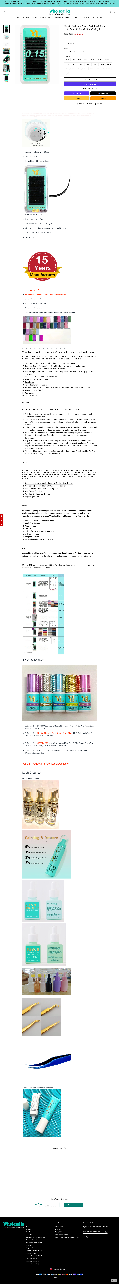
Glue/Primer (68, 17)
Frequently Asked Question (61, 1234)
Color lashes (29, 382)
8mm (73, 59)
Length (67, 56)
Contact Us (95, 17)
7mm (67, 59)
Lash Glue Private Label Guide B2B (34, 1256)
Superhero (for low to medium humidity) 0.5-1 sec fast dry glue (49, 483)
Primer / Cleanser (31, 526)
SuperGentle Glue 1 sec (34, 491)
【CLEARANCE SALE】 (46, 17)
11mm (93, 59)
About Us (28, 1232)
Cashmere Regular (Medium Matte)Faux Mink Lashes (45, 366)
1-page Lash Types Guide (32, 1248)
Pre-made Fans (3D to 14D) (35, 387)
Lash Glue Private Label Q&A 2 (33, 1261)
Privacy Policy (58, 1229)
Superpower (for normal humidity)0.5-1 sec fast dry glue (46, 486)
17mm (88, 64)
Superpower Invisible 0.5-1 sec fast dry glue (41, 488)
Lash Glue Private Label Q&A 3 (33, 1264)
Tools (75, 17)
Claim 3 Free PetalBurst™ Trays (34, 1250)
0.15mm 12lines (70, 43)
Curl (66, 48)
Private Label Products (31, 1240)
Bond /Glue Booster (32, 523)
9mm (79, 59)
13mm (107, 59)
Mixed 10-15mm (95, 69)
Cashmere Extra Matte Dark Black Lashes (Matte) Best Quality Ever (50, 363)
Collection (28, 1229)
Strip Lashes (86, 17)
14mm (67, 64)
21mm (67, 73)
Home (17, 17)
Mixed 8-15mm (70, 69)
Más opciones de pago (90, 88)
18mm (95, 64)
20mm (109, 64)
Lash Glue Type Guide (31, 1253)
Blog (101, 17)
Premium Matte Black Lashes (36, 369)
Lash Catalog (25, 17)
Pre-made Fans (58, 17)
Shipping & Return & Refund (61, 1232)
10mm (86, 59)
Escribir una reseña (73, 1205)
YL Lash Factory (30, 1245)
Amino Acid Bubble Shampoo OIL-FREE (39, 520)
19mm (102, 64)
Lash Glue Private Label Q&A (33, 1258)
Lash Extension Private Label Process (35, 1237)
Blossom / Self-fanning (33, 379)
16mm (81, 64)
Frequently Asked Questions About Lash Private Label (67, 1238)
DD (79, 51)
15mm (74, 64)
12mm (100, 59)
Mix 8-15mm (106, 69)
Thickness (34, 17)
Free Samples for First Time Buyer (34, 1242)
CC (70, 51)
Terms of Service (59, 1226)
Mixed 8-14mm (82, 69)
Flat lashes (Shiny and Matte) (36, 385)
